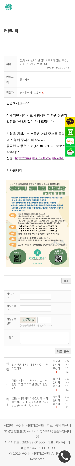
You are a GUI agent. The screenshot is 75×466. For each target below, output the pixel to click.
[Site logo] (8, 7)
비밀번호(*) (11, 307)
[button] (31, 92)
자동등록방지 (11, 321)
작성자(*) (10, 295)
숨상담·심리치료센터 (36, 453)
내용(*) (10, 337)
